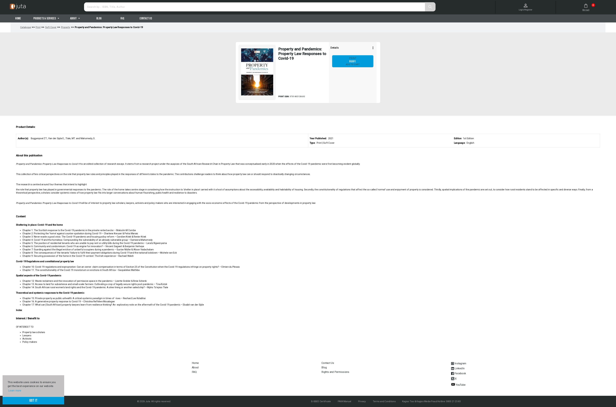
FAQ (194, 371)
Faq (122, 18)
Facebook (460, 373)
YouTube (460, 384)
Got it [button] (33, 400)
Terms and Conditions (384, 401)
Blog (99, 18)
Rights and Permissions (335, 371)
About (195, 367)
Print (38, 27)
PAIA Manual (345, 401)
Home (18, 18)
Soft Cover (51, 27)
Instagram (460, 363)
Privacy (362, 401)
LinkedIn (459, 368)
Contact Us (146, 18)
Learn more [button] (14, 390)
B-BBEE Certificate (321, 401)
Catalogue (25, 27)
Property (65, 27)
